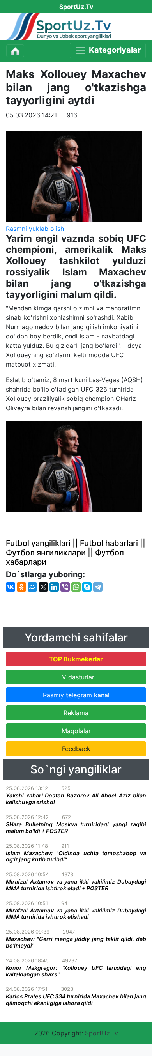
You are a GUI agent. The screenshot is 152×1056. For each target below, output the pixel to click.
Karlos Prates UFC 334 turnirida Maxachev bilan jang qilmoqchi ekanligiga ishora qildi (76, 999)
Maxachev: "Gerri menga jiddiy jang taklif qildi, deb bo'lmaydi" (76, 942)
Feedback (76, 749)
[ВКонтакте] (10, 587)
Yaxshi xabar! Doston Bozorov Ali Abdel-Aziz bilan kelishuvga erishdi (76, 798)
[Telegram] (98, 587)
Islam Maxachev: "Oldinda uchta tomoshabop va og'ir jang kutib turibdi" (76, 856)
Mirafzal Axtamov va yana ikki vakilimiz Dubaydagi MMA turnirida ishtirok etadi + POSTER (76, 884)
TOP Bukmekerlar (76, 659)
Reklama (76, 713)
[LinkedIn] (54, 587)
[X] (43, 587)
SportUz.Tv (101, 1033)
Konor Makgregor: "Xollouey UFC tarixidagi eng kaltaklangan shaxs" (76, 971)
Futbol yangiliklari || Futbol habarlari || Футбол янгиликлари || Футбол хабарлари (75, 553)
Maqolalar (76, 731)
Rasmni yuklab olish (35, 228)
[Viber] (65, 587)
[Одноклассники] (21, 587)
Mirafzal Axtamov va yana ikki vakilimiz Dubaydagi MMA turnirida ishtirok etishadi (76, 913)
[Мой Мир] (32, 587)
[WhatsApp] (76, 587)
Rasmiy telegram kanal (76, 695)
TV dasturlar (76, 677)
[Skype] (87, 587)
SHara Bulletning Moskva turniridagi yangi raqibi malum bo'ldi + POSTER (76, 827)
